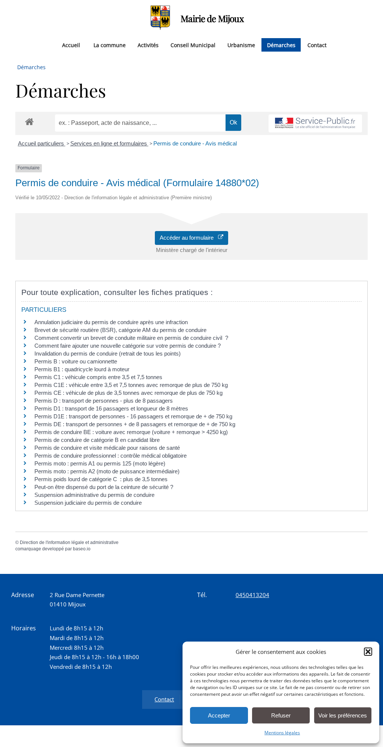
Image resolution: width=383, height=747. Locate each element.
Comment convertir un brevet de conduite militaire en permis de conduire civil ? (131, 338)
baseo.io (82, 548)
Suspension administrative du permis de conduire (94, 495)
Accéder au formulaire (189, 237)
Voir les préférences (342, 715)
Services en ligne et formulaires (109, 143)
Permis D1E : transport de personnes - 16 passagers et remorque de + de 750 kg (133, 416)
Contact (317, 44)
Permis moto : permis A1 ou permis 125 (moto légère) (99, 463)
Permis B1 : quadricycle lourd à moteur (81, 369)
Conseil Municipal (193, 44)
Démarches (281, 44)
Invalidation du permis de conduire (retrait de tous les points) (107, 353)
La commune (110, 44)
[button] (368, 651)
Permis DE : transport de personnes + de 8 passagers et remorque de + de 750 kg (134, 424)
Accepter (219, 715)
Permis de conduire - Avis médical (195, 143)
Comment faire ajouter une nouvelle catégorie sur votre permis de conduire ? (127, 345)
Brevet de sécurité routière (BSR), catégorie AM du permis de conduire (120, 330)
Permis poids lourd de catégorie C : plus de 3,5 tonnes (101, 479)
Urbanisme (241, 44)
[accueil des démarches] (29, 121)
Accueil (71, 44)
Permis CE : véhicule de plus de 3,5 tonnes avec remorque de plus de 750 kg (128, 393)
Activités (148, 44)
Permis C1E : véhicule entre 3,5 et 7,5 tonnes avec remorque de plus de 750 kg (131, 385)
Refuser (281, 715)
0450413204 (252, 595)
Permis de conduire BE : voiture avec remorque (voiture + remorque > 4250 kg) (131, 432)
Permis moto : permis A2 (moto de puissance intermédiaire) (107, 471)
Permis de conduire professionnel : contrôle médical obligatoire (110, 455)
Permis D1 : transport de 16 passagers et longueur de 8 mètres (111, 408)
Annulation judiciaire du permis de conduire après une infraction (111, 322)
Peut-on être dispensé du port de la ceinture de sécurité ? (103, 487)
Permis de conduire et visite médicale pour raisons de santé (107, 448)
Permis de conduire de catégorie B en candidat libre (97, 440)
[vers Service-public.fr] (315, 123)
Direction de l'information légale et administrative (69, 542)
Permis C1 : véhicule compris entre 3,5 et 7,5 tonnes (98, 377)
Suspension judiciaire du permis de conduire (88, 502)
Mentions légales (282, 732)
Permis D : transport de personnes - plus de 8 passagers (103, 400)
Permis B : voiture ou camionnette (75, 361)
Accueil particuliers (41, 143)
